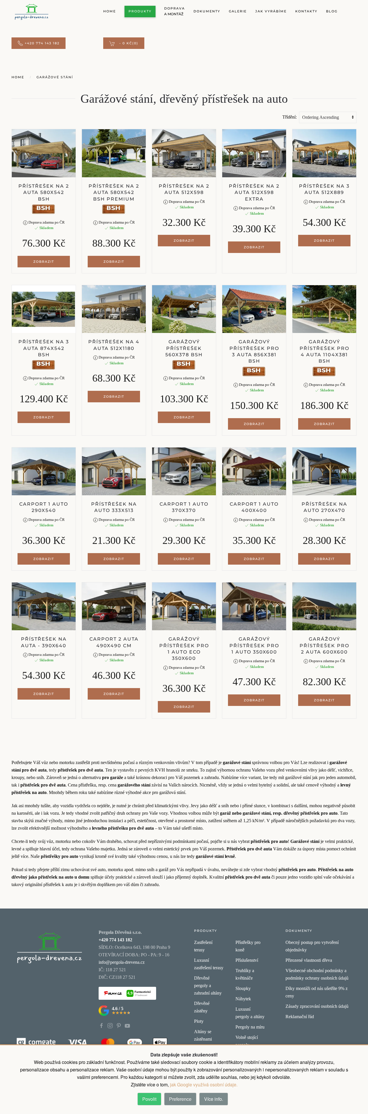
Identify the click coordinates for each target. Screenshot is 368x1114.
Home (109, 11)
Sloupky (243, 988)
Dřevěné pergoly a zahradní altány (208, 985)
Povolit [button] (149, 1099)
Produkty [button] (140, 11)
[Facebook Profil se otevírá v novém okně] (101, 1025)
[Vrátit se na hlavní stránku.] (49, 946)
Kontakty (306, 11)
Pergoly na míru (249, 1027)
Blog (332, 11)
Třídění (289, 117)
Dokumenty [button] (206, 11)
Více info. (213, 1099)
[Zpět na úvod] (32, 11)
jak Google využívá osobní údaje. (203, 1084)
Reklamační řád (299, 1016)
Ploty (199, 1021)
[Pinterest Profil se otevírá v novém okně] (119, 1025)
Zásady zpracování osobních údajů (316, 1006)
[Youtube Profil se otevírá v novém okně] (127, 1025)
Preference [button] (180, 1099)
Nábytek (243, 998)
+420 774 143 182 (42, 43)
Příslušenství (246, 960)
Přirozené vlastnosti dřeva (308, 960)
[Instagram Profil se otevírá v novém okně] (110, 1025)
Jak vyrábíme (271, 11)
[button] (123, 43)
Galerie (238, 11)
